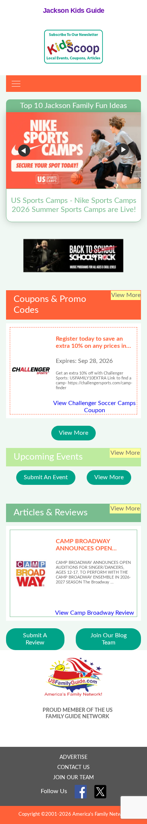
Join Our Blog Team (108, 639)
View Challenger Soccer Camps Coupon (94, 406)
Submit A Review (35, 639)
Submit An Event (46, 477)
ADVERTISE (73, 757)
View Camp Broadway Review (94, 613)
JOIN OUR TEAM (73, 777)
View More (73, 433)
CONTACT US (73, 767)
